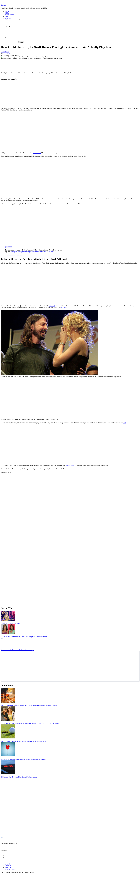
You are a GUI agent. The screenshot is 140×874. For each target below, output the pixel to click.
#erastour (38, 252)
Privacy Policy (9, 867)
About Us (7, 864)
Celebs (7, 52)
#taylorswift (44, 252)
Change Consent (29, 872)
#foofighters (21, 252)
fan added (64, 307)
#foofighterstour (30, 252)
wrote (124, 423)
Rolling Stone (70, 465)
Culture (3, 52)
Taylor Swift (37, 153)
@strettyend (8, 247)
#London (51, 252)
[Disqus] (70, 498)
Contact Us (8, 865)
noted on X (52, 306)
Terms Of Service (10, 869)
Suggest (3, 5)
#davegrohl (14, 252)
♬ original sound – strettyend (13, 255)
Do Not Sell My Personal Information (12, 872)
